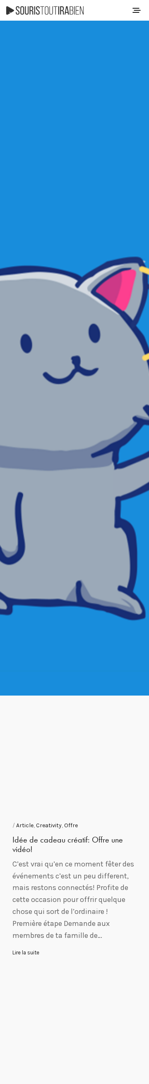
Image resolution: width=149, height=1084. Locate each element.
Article (25, 825)
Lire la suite (25, 952)
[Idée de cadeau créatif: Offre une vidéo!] (74, 358)
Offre (71, 825)
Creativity (49, 825)
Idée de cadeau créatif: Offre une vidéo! (67, 844)
